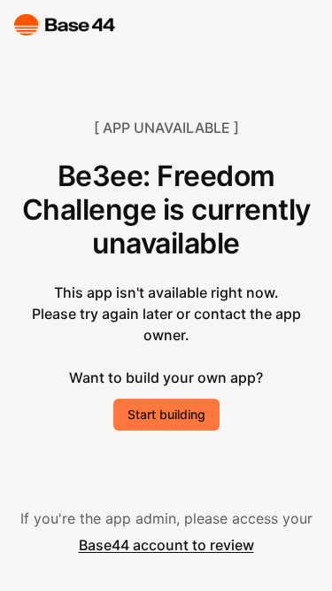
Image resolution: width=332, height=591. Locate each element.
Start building (166, 414)
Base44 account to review (166, 545)
